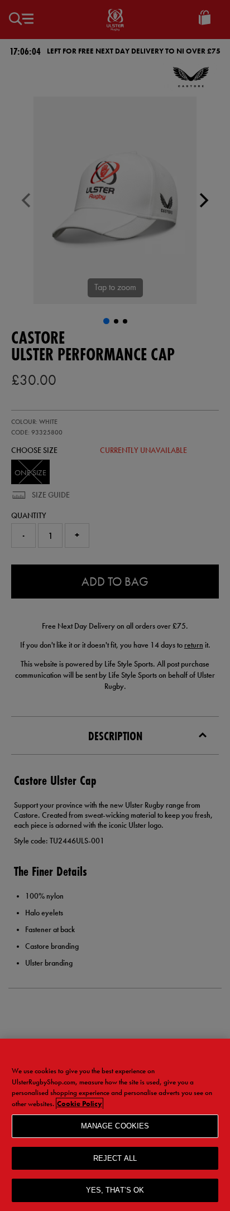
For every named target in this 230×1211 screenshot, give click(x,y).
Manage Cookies (115, 1126)
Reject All (115, 1158)
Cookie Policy (79, 1103)
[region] (115, 1125)
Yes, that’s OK (115, 1190)
